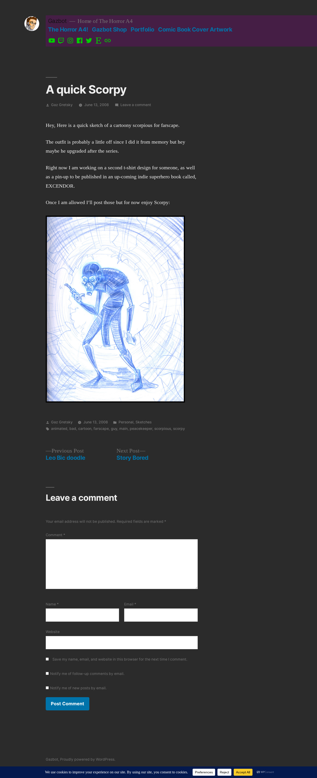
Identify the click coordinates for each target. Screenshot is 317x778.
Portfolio (142, 29)
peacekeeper (141, 428)
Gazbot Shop (109, 29)
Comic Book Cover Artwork (195, 29)
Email (130, 604)
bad (72, 428)
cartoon (84, 428)
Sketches (144, 422)
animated (59, 428)
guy (114, 428)
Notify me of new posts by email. (78, 688)
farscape (101, 428)
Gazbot (57, 20)
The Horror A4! (68, 29)
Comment (55, 535)
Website (53, 632)
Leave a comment (135, 105)
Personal (126, 422)
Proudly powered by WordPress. (87, 759)
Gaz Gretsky (62, 105)
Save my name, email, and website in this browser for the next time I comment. (119, 659)
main (123, 428)
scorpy (179, 428)
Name (52, 604)
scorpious (162, 428)
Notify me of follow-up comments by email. (87, 673)
